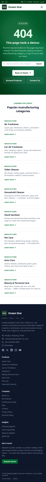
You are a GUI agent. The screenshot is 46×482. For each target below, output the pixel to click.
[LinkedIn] (11, 350)
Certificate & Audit (9, 402)
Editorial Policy (7, 415)
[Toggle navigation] (41, 7)
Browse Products (14, 80)
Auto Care (6, 378)
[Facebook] (3, 350)
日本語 (30, 2)
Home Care (6, 361)
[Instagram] (16, 350)
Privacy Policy (7, 412)
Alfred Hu (5, 436)
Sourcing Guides (8, 430)
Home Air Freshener (10, 364)
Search (39, 64)
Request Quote (10, 461)
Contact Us (35, 80)
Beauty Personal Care (10, 374)
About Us (5, 395)
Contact (5, 408)
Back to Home (21, 73)
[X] (7, 350)
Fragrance (6, 371)
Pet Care (5, 381)
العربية (42, 2)
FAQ (3, 405)
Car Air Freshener (9, 368)
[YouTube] (20, 350)
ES (25, 2)
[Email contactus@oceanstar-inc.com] (3, 2)
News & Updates (8, 433)
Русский (36, 2)
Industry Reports (8, 426)
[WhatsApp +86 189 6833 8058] (6, 2)
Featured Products (9, 384)
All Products (6, 399)
